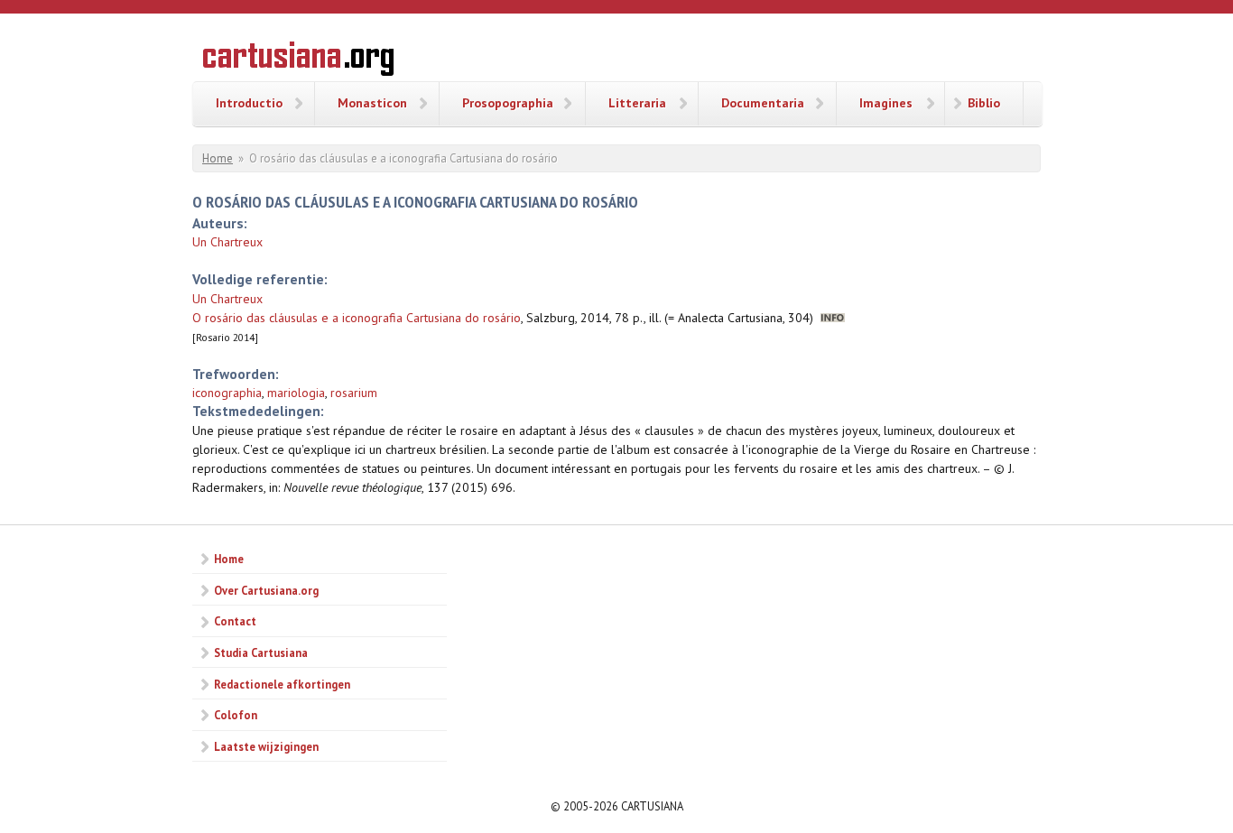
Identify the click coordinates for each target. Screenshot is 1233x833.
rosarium (353, 392)
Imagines (886, 103)
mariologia (296, 392)
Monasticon (372, 103)
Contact (235, 621)
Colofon (235, 715)
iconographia (227, 392)
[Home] (298, 61)
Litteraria (637, 103)
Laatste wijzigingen (266, 746)
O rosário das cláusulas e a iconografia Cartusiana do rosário (356, 318)
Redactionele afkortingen (282, 684)
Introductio (249, 103)
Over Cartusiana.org (266, 590)
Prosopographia (507, 103)
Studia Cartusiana (261, 652)
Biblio (984, 103)
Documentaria (762, 103)
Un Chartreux (227, 242)
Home (217, 158)
